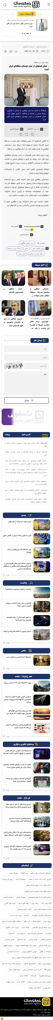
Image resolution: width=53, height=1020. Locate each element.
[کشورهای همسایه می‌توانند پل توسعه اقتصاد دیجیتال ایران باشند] (41, 781)
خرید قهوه (10, 981)
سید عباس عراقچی (27, 243)
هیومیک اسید (21, 879)
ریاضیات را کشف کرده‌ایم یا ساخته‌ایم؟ (18, 589)
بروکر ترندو (47, 921)
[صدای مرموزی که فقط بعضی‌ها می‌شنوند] (41, 634)
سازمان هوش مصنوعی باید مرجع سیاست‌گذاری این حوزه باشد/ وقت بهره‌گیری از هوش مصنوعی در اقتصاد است (26, 462)
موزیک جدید (13, 873)
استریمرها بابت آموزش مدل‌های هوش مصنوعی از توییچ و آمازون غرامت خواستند (17, 752)
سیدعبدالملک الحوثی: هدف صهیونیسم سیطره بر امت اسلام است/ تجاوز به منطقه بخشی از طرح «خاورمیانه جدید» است (26, 472)
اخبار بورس (47, 987)
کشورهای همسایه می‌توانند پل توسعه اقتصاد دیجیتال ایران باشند (18, 780)
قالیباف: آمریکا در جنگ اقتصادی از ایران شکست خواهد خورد (26, 453)
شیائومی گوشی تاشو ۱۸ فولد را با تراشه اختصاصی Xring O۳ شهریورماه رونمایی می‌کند (17, 699)
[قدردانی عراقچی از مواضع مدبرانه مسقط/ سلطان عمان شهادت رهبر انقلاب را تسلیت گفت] (39, 278)
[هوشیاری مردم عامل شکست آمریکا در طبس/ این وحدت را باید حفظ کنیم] (39, 308)
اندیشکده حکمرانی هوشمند (41, 915)
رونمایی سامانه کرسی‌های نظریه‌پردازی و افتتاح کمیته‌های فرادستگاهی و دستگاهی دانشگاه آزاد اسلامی (17, 566)
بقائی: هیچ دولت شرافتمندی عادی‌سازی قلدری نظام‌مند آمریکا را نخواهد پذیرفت (26, 500)
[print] (5, 51)
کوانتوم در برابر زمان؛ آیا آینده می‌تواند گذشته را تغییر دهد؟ (18, 604)
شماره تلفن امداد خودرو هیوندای (39, 897)
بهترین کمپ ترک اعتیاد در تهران (40, 879)
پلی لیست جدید (15, 915)
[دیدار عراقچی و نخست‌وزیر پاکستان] (13, 278)
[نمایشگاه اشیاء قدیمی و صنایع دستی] (41, 660)
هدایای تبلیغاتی (45, 939)
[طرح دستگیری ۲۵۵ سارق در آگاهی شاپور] (41, 538)
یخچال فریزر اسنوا (44, 963)
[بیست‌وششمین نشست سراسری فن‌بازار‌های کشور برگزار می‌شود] (41, 821)
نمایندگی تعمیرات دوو (35, 933)
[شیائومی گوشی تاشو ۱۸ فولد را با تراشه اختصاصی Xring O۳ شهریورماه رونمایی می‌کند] (41, 700)
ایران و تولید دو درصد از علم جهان (19, 521)
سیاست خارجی (28, 46)
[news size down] (32, 134)
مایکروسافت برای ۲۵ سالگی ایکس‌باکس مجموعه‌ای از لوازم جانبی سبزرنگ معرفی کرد (17, 835)
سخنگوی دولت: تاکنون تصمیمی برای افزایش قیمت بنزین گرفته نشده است (26, 483)
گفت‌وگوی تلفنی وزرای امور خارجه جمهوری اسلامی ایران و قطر (26, 444)
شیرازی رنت (21, 933)
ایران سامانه (37, 1014)
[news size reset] (26, 134)
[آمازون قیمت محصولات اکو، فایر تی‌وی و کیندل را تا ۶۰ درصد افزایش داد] (41, 849)
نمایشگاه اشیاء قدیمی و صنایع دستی (18, 657)
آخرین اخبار (26, 434)
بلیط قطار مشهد (14, 969)
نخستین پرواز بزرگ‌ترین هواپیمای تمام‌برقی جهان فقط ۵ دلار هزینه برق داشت (19, 713)
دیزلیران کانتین (8, 897)
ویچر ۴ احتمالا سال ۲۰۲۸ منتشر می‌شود (17, 682)
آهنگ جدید (25, 927)
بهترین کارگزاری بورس (29, 951)
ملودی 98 (47, 969)
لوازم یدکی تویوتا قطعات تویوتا (26, 945)
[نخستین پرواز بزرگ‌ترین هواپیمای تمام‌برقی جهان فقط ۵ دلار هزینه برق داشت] (41, 714)
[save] (10, 51)
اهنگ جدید (21, 981)
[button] (30, 33)
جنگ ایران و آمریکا (14, 248)
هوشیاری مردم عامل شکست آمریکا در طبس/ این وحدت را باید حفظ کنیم (39, 325)
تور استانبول (21, 939)
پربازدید (45, 434)
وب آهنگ (24, 873)
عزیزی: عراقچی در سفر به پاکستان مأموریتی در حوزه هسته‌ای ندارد (13, 322)
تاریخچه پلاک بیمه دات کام (11, 963)
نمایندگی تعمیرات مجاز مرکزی (40, 873)
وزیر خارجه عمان (37, 248)
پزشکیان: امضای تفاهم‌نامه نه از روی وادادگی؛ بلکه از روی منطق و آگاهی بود (26, 491)
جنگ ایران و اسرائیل (36, 253)
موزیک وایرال (20, 897)
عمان (26, 248)
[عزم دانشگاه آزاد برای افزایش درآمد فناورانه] (41, 552)
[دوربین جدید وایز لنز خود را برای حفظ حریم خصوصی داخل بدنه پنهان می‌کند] (41, 807)
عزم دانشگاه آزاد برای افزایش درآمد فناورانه (19, 551)
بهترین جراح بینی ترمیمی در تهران (39, 981)
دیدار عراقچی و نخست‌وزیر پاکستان (13, 290)
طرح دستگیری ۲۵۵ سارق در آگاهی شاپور (17, 535)
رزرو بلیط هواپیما (45, 975)
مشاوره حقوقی (8, 945)
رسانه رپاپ (35, 903)
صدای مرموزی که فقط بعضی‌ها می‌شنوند (17, 631)
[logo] (26, 4)
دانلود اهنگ (36, 921)
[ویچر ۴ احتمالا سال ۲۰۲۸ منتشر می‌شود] (41, 686)
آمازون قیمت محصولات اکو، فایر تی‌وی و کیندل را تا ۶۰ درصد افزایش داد (17, 847)
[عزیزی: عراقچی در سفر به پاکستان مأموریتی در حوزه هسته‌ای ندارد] (13, 308)
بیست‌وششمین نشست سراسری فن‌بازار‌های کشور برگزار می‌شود (20, 819)
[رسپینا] (26, 417)
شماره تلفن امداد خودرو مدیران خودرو (38, 891)
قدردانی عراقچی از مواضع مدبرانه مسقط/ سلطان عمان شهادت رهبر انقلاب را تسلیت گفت (39, 292)
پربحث (7, 434)
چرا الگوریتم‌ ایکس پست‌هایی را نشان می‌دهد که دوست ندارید (18, 726)
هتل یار (48, 933)
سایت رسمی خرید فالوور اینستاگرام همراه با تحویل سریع (31, 957)
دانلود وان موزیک (34, 987)
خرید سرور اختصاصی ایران (32, 969)
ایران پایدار (21, 253)
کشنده (26, 915)
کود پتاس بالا (46, 903)
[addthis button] (21, 129)
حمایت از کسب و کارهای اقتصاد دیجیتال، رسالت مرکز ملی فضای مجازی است (17, 766)
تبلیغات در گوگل (45, 951)
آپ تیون (26, 921)
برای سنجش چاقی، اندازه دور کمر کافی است (19, 25)
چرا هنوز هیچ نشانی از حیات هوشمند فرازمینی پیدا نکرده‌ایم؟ (18, 618)
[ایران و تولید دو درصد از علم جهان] (41, 524)
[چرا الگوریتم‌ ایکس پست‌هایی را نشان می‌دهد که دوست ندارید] (41, 728)
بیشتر (8, 575)
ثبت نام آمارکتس (13, 951)
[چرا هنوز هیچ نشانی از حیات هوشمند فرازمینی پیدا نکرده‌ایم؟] (41, 620)
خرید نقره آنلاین (9, 903)
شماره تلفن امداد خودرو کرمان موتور (38, 885)
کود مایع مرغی (23, 903)
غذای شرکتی (33, 939)
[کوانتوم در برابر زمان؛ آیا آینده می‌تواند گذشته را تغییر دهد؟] (41, 606)
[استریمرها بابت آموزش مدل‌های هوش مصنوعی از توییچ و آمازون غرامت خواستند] (41, 754)
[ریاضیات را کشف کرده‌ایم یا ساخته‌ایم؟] (41, 592)
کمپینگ (11, 933)
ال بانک (33, 975)
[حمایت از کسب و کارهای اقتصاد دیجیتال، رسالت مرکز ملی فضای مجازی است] (41, 767)
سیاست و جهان (41, 46)
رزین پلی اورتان (7, 879)
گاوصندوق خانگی (29, 963)
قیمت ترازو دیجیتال (24, 909)
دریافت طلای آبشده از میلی (11, 921)
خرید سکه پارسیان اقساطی (41, 927)
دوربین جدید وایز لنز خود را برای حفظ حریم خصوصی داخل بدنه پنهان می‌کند (18, 805)
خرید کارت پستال (45, 945)
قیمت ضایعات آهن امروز (42, 909)
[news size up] (21, 134)
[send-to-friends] (16, 51)
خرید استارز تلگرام (12, 927)
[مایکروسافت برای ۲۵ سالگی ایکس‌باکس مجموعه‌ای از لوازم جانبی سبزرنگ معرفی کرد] (41, 835)
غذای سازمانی (9, 939)
